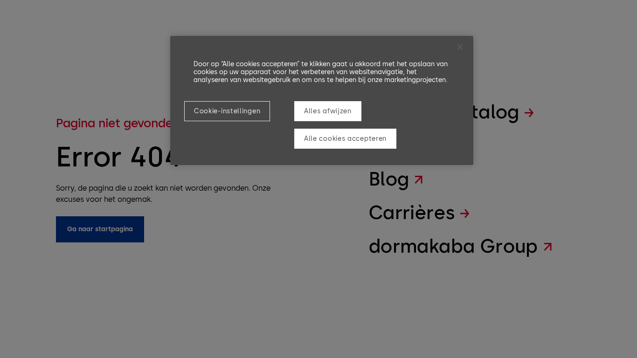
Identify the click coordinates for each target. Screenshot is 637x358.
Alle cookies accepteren (345, 139)
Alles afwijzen (328, 111)
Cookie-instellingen (227, 111)
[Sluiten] (460, 47)
